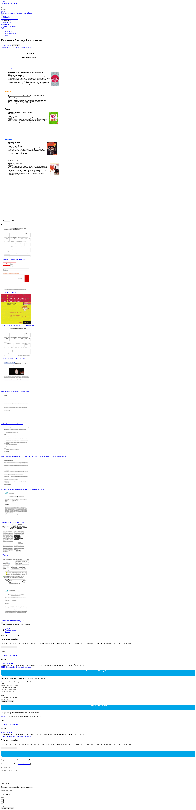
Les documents (6, 3)
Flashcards (14, 3)
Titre (2, 684)
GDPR (3, 667)
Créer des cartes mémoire (24, 13)
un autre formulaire (24, 764)
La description (9, 688)
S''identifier (4, 11)
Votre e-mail (5, 783)
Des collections (13, 19)
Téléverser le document (8, 13)
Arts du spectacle (10, 33)
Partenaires (9, 663)
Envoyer (10, 808)
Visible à (3, 695)
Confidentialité (11, 667)
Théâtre (7, 35)
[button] (5, 221)
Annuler (4, 808)
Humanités (8, 31)
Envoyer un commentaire (9, 647)
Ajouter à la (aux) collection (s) (11, 47)
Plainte (3, 663)
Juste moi (6, 699)
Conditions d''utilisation (23, 667)
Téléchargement (6, 45)
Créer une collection (7, 701)
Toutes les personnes (10, 697)
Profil (2, 28)
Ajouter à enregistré (27, 47)
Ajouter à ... (15, 45)
